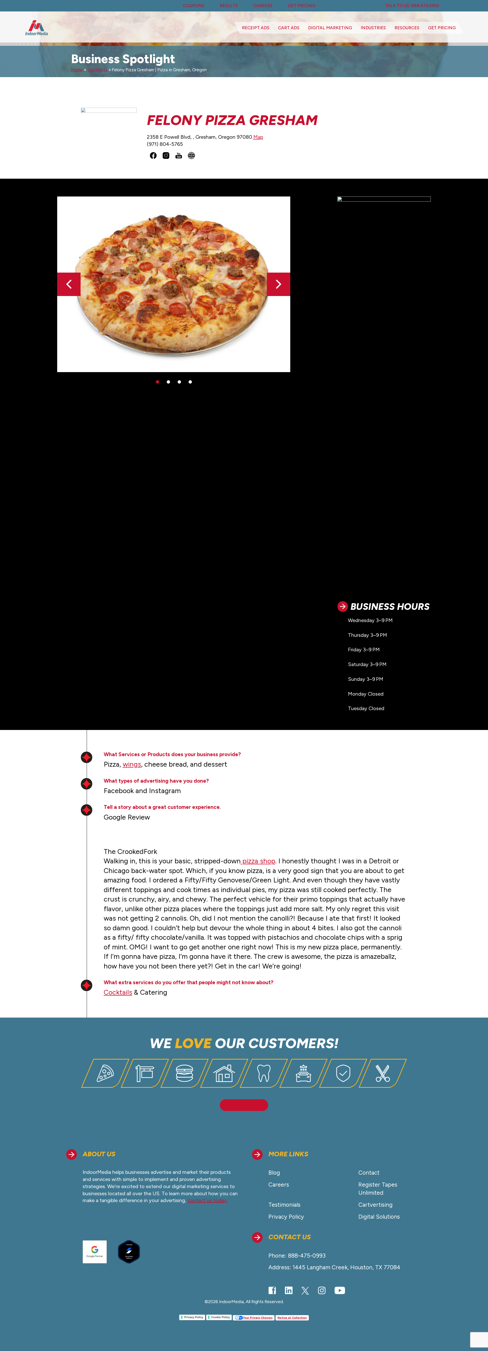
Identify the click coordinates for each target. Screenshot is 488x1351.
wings (132, 764)
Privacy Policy (286, 1216)
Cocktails (118, 992)
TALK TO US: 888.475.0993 (412, 5)
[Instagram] (322, 1290)
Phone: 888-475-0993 (297, 1255)
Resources (406, 27)
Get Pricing (442, 27)
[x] (305, 1291)
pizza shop (258, 861)
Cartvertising (375, 1204)
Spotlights (97, 69)
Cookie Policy (220, 1317)
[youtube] (339, 1290)
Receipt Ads (255, 27)
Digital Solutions (379, 1216)
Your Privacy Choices (257, 1317)
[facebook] (272, 1290)
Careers (278, 1184)
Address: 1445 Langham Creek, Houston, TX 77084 (334, 1267)
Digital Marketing (330, 27)
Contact (368, 1172)
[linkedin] (289, 1290)
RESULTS (229, 5)
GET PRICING (301, 5)
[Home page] (36, 28)
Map (258, 137)
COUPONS (193, 5)
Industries (373, 27)
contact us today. (208, 1200)
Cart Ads (288, 27)
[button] (278, 284)
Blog (274, 1172)
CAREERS (262, 5)
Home (77, 69)
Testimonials (284, 1204)
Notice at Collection (292, 1317)
